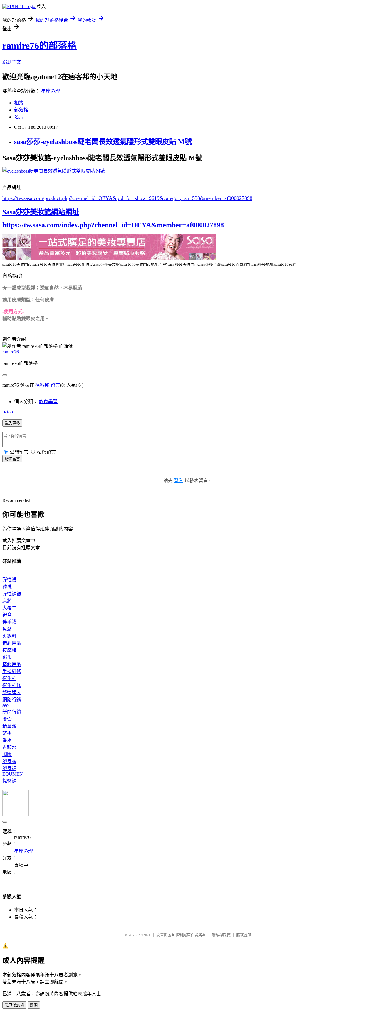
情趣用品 (11, 643)
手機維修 (11, 671)
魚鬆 (7, 629)
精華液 (9, 726)
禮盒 (7, 614)
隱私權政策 (221, 935)
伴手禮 (9, 621)
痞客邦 (42, 385)
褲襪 (7, 586)
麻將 (7, 600)
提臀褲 (9, 780)
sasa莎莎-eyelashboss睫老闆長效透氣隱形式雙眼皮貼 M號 (103, 142)
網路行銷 (11, 699)
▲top (7, 411)
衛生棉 (9, 678)
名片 (19, 116)
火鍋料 (9, 636)
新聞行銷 (11, 711)
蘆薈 (7, 719)
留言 (55, 385)
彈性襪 (9, 579)
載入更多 (12, 423)
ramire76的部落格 (39, 45)
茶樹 (7, 733)
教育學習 (48, 401)
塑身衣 (9, 761)
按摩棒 (9, 650)
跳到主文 (11, 61)
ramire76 (10, 351)
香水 (7, 740)
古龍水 (9, 747)
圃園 (7, 754)
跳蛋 (7, 657)
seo (5, 705)
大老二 (9, 607)
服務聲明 (243, 935)
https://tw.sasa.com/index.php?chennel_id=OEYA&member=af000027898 (113, 225)
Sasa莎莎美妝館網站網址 (40, 212)
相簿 (19, 102)
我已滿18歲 (14, 1005)
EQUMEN (12, 773)
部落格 (21, 109)
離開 (34, 1005)
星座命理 (50, 90)
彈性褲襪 (11, 593)
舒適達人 (11, 692)
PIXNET (144, 935)
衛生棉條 (11, 685)
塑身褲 (9, 768)
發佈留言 (12, 459)
